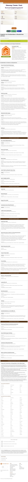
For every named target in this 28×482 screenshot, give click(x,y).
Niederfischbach (2, 424)
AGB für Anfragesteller (13, 469)
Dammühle (21, 400)
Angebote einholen (12, 474)
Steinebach (21, 412)
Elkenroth (2, 431)
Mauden (2, 418)
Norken (11, 421)
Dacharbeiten (5, 2)
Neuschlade (21, 428)
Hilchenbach (21, 431)
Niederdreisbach (2, 409)
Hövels (11, 424)
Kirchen (2, 412)
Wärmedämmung (9, 451)
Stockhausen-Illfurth (12, 431)
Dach (20, 465)
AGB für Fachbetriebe (12, 470)
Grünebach (2, 403)
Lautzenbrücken (11, 409)
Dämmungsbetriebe (12, 466)
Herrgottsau (21, 434)
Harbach (11, 399)
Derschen (2, 421)
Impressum (11, 471)
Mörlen (11, 406)
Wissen (20, 409)
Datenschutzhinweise (12, 468)
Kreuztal (20, 406)
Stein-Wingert (21, 421)
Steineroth (2, 425)
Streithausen (21, 399)
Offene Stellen (11, 476)
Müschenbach (21, 418)
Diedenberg (11, 412)
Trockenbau (11, 2)
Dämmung (1, 2)
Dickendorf (2, 434)
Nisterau (11, 418)
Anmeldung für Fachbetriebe (13, 464)
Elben (10, 400)
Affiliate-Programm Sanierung (14, 465)
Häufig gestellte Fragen (4, 458)
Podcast (11, 475)
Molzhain (2, 428)
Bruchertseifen (21, 425)
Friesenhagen (21, 403)
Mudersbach (2, 400)
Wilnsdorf (2, 406)
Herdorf (2, 399)
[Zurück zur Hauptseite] (5, 463)
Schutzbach (2, 415)
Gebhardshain (11, 403)
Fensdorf (11, 428)
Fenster (8, 2)
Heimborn (21, 415)
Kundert (11, 434)
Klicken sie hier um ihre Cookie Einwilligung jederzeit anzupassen (6, 478)
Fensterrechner (25, 2)
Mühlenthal (11, 425)
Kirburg (11, 415)
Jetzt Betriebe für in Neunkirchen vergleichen (14, 186)
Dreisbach (21, 424)
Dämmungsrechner (20, 2)
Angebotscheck (15, 2)
